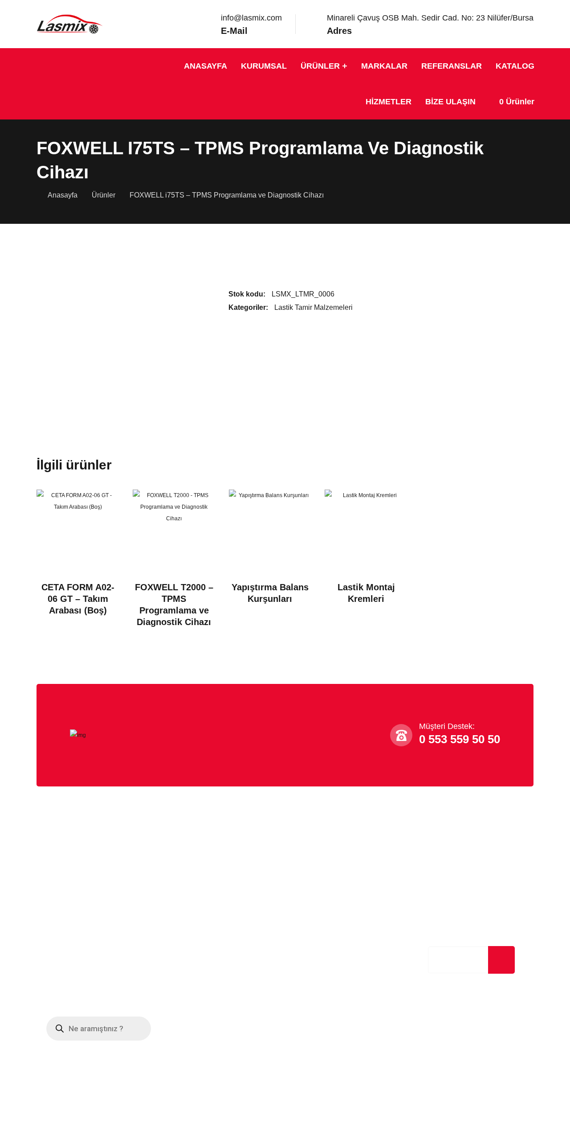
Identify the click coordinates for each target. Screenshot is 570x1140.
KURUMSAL (264, 66)
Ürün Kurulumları (193, 914)
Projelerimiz (61, 933)
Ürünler (103, 195)
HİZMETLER (388, 101)
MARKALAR (384, 66)
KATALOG (515, 66)
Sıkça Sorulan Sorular (76, 896)
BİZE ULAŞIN (450, 101)
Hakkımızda (60, 878)
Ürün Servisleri (189, 933)
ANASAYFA (205, 66)
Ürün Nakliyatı (188, 896)
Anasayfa (62, 195)
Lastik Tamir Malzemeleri (313, 307)
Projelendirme (188, 878)
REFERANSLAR (451, 66)
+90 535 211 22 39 (323, 891)
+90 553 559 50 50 (324, 877)
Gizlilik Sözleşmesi (72, 914)
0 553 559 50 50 (459, 739)
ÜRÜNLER (320, 66)
